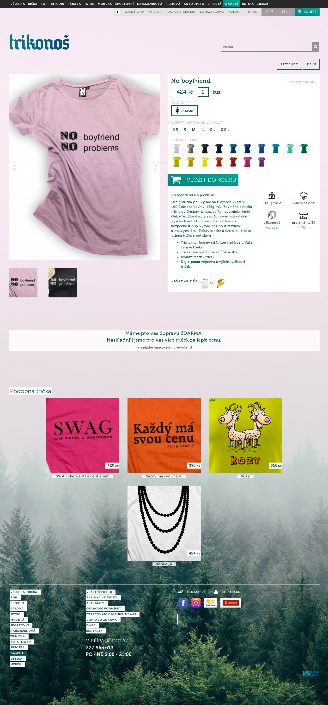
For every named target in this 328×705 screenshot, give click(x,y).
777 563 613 (99, 648)
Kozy (245, 476)
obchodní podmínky (181, 11)
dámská (231, 4)
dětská (248, 4)
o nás (91, 625)
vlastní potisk (134, 11)
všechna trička (23, 4)
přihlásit (253, 11)
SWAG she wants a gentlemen (82, 476)
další (311, 64)
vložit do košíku (211, 180)
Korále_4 (164, 564)
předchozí (289, 64)
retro (89, 4)
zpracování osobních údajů (111, 614)
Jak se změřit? (184, 280)
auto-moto (194, 4)
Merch (262, 4)
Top (44, 4)
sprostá (214, 4)
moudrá (105, 4)
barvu (193, 140)
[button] (14, 167)
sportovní (124, 4)
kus (216, 92)
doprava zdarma (212, 11)
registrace (230, 592)
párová (74, 4)
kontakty (235, 11)
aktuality (156, 11)
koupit (310, 12)
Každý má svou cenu (164, 476)
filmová (173, 4)
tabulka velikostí (101, 597)
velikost (214, 123)
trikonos (193, 619)
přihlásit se (194, 592)
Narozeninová (149, 4)
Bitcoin (57, 4)
